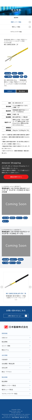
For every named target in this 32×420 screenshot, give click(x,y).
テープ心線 (5, 262)
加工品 (25, 218)
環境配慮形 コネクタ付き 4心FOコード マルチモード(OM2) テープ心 (16, 232)
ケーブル (20, 73)
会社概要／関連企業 (8, 363)
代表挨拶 (4, 359)
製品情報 (4, 342)
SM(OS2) (14, 73)
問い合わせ (22, 91)
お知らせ (4, 338)
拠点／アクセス (7, 372)
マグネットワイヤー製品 (16, 31)
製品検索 (16, 17)
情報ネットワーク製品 (16, 22)
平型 (25, 76)
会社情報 (4, 355)
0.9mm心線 (8, 73)
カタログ (9, 91)
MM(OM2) (12, 218)
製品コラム (5, 350)
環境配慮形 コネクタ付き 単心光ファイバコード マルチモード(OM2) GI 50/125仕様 (16, 190)
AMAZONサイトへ (16, 177)
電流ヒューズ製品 (16, 27)
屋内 (21, 76)
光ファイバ (16, 76)
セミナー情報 (6, 346)
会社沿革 (4, 368)
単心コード (5, 221)
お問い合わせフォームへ (14, 316)
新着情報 (4, 333)
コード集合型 (8, 76)
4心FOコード (13, 259)
